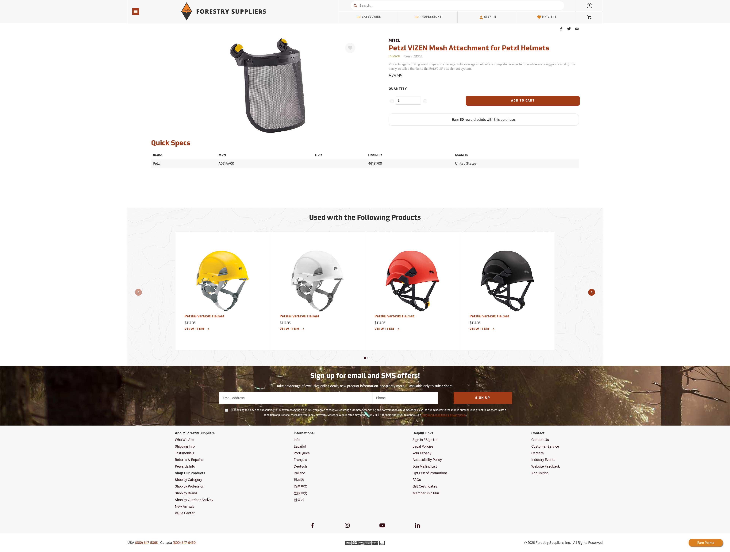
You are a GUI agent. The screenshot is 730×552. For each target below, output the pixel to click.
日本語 (299, 479)
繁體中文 (300, 493)
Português (302, 453)
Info (297, 440)
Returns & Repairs (189, 459)
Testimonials (184, 453)
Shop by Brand (186, 493)
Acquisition (539, 473)
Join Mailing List (425, 466)
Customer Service (545, 446)
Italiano (299, 473)
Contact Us (540, 440)
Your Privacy (422, 453)
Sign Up (482, 398)
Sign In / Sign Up (425, 440)
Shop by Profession (189, 486)
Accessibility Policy (427, 459)
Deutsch (300, 466)
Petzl (394, 40)
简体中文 (300, 486)
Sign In (490, 17)
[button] (138, 292)
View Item (195, 329)
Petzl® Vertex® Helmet (204, 316)
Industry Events (543, 459)
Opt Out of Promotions (430, 473)
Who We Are (184, 440)
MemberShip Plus (426, 493)
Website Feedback (545, 466)
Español (300, 446)
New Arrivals (184, 506)
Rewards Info (185, 466)
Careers (537, 453)
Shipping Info (185, 446)
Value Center (185, 513)
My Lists (549, 17)
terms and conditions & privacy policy (444, 415)
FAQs (417, 479)
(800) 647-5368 (146, 542)
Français (300, 459)
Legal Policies (423, 446)
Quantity (398, 89)
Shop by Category (188, 479)
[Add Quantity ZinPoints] (425, 101)
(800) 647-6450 (184, 542)
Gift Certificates (425, 486)
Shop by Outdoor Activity (194, 500)
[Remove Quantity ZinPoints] (392, 101)
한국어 (299, 500)
